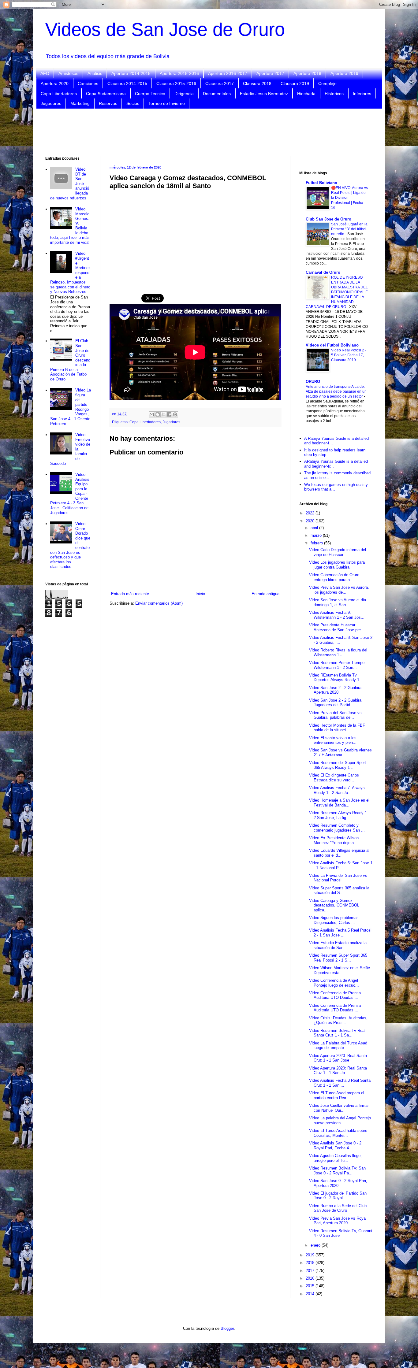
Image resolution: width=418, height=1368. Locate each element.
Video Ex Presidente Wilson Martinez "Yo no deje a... (334, 840)
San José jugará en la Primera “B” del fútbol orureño (349, 229)
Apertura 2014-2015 (131, 73)
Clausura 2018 (257, 83)
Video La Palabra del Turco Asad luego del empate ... (338, 1045)
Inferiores (362, 93)
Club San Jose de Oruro (328, 219)
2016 (310, 1278)
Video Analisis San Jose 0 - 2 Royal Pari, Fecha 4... (335, 1145)
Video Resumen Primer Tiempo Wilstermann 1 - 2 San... (336, 665)
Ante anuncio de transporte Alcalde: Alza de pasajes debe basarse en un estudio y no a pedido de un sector (336, 391)
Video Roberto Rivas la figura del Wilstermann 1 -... (338, 652)
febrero (317, 543)
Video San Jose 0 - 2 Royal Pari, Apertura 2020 (338, 1183)
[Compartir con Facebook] (169, 414)
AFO (44, 73)
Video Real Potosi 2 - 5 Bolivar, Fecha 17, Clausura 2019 (348, 355)
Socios (132, 103)
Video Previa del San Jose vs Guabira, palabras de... (335, 715)
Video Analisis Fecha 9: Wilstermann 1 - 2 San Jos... (336, 615)
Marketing (80, 103)
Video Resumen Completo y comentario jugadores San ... (337, 827)
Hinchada (306, 93)
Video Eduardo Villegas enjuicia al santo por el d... (339, 853)
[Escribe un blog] (158, 414)
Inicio (200, 593)
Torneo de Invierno (166, 103)
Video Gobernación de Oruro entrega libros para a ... (334, 577)
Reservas (108, 103)
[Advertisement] (209, 132)
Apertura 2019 (344, 73)
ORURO (313, 381)
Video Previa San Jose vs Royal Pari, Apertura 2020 (338, 1220)
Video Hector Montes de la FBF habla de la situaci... (337, 727)
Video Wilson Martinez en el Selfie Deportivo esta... (339, 970)
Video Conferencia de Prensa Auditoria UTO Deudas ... (335, 995)
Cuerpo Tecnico (150, 93)
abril (315, 527)
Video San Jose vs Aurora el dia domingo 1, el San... (337, 602)
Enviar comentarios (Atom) (159, 603)
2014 (310, 1294)
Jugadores (51, 103)
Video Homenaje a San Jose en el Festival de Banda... (339, 802)
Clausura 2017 (219, 83)
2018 (310, 1262)
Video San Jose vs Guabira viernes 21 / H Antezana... (340, 752)
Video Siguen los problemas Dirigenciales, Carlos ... (334, 920)
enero (316, 1245)
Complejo (327, 83)
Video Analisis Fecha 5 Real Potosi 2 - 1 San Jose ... (340, 932)
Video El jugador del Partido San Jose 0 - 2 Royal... (338, 1195)
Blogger (227, 1328)
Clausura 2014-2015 (127, 83)
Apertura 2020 (55, 83)
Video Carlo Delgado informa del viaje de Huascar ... (337, 552)
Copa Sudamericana (106, 93)
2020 (310, 521)
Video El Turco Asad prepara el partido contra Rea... (336, 1095)
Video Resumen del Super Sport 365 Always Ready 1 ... (337, 765)
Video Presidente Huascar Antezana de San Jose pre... (336, 627)
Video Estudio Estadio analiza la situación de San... (338, 945)
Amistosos (68, 73)
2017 (310, 1270)
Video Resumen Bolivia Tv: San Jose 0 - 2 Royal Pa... (337, 1170)
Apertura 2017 (270, 73)
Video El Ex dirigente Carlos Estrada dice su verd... (334, 777)
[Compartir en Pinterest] (175, 414)
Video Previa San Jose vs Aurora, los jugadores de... (339, 590)
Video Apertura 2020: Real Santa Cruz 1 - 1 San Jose (338, 1058)
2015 (310, 1286)
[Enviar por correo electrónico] (152, 414)
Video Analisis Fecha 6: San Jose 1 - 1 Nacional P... (340, 865)
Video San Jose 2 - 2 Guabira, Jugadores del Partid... (336, 702)
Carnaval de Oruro (323, 272)
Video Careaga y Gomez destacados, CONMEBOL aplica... (334, 905)
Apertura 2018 (307, 73)
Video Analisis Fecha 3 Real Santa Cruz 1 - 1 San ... (340, 1083)
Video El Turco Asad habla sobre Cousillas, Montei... (338, 1133)
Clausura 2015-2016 (176, 83)
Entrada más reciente (130, 593)
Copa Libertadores (59, 93)
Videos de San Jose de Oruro (165, 29)
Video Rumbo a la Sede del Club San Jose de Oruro (338, 1208)
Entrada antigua (265, 593)
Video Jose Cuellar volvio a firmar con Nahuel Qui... (339, 1108)
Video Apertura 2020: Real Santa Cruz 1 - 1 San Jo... (338, 1070)
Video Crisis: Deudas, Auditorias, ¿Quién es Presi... (338, 1020)
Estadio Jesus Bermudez (264, 93)
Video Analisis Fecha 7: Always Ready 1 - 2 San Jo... (337, 790)
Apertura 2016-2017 (227, 73)
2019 (310, 1255)
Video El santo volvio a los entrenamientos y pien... (332, 740)
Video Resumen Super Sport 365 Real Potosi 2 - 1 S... (338, 957)
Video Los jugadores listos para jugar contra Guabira (337, 564)
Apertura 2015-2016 (179, 73)
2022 (310, 513)
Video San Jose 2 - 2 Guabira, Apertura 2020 (336, 690)
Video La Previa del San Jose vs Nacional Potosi (338, 878)
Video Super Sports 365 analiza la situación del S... (339, 890)
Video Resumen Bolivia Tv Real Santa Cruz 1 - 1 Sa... (337, 1033)
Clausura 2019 (295, 83)
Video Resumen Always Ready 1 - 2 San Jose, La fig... (339, 815)
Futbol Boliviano (321, 182)
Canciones (88, 83)
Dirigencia (184, 93)
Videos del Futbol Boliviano (332, 345)
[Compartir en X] (163, 414)
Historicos (334, 93)
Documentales (217, 93)
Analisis (95, 73)
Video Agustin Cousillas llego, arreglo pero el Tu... (335, 1158)
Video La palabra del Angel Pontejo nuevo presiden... (340, 1120)
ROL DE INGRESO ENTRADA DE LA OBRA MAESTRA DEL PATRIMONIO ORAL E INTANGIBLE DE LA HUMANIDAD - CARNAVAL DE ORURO (337, 292)
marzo (317, 535)
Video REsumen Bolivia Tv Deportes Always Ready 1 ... (336, 677)
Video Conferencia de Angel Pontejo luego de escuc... (334, 983)
